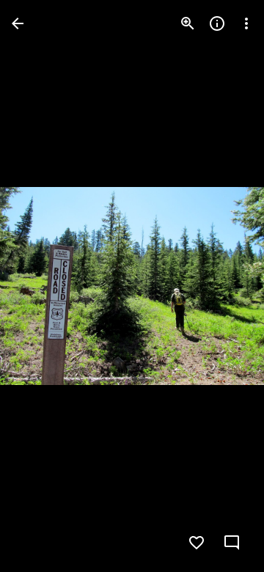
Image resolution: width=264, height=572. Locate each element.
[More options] (246, 23)
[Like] (196, 542)
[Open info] (217, 23)
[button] (41, 286)
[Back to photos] (17, 23)
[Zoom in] (187, 23)
